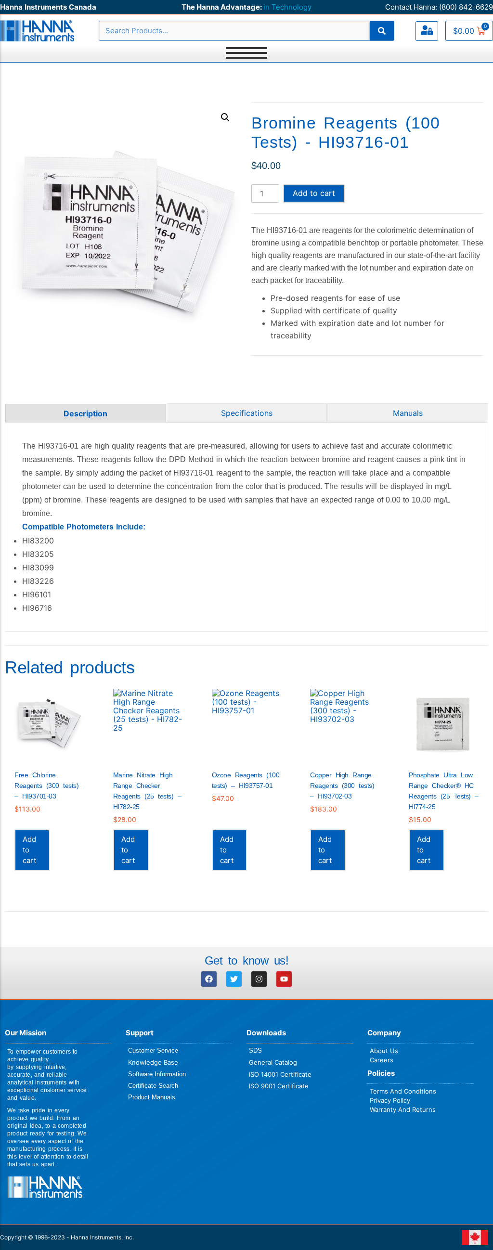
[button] (225, 117)
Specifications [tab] (246, 413)
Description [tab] (85, 413)
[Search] (382, 30)
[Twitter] (234, 979)
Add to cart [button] (29, 850)
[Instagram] (259, 979)
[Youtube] (284, 979)
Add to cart (314, 193)
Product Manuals (151, 1097)
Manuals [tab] (408, 413)
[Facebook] (209, 979)
